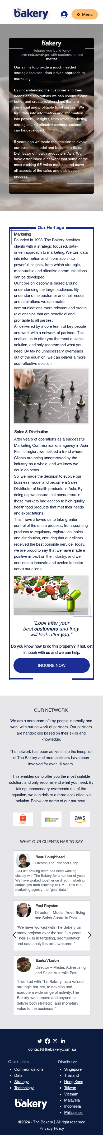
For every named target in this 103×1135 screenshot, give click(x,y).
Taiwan (70, 1087)
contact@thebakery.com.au (52, 1049)
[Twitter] (40, 1041)
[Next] (88, 935)
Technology (24, 1087)
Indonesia (72, 1106)
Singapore (73, 1069)
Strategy (21, 1081)
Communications (29, 1069)
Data (18, 1075)
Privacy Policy (52, 1128)
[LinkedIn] (63, 1041)
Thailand (71, 1075)
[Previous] (16, 935)
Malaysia (72, 1100)
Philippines (73, 1112)
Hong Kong (73, 1081)
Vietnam (71, 1094)
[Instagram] (55, 1041)
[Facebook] (47, 1041)
